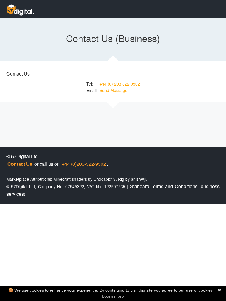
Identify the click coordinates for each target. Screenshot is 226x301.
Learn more (113, 296)
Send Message (113, 90)
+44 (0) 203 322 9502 (119, 84)
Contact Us (19, 163)
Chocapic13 (105, 179)
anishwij (138, 179)
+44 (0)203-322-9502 (84, 163)
